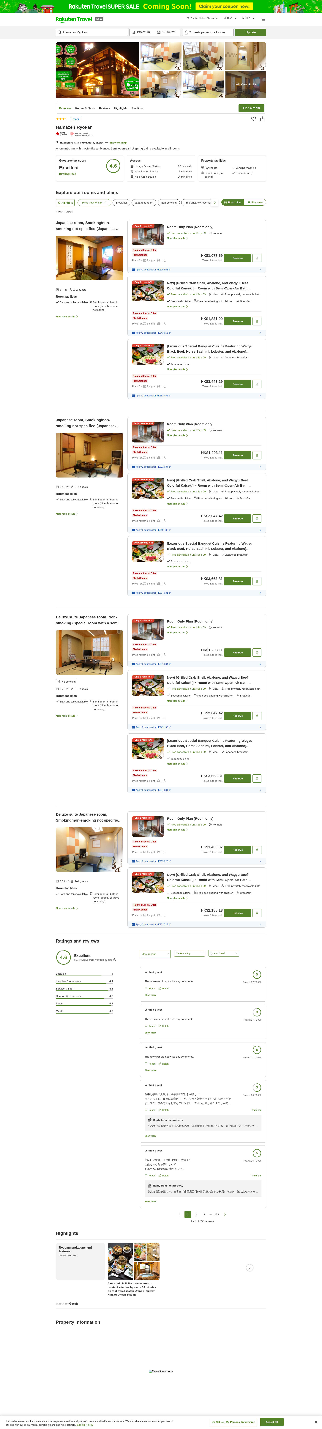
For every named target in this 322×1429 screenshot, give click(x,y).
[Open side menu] (263, 19)
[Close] (316, 1422)
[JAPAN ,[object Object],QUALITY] (62, 134)
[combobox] (92, 32)
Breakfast (121, 202)
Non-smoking (169, 202)
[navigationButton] (179, 1214)
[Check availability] (256, 258)
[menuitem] (203, 18)
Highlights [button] (120, 108)
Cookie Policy (85, 1425)
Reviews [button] (104, 108)
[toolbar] (155, 32)
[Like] (253, 118)
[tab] (232, 202)
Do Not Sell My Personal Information (233, 1422)
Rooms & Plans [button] (85, 108)
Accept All (272, 1422)
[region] (161, 1422)
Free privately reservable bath (202, 202)
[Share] (262, 118)
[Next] (249, 1267)
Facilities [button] (137, 108)
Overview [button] (65, 108)
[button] (74, 19)
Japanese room (144, 202)
